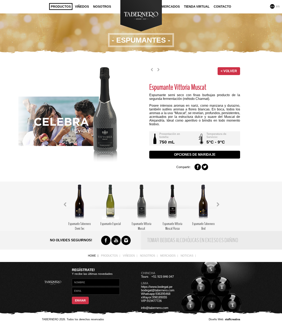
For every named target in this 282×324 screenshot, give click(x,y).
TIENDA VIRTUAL (197, 6)
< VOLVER (229, 71)
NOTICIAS (187, 255)
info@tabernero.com (154, 308)
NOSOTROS (102, 6)
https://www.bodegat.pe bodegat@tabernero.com (157, 288)
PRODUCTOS (61, 6)
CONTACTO (222, 6)
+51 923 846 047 (162, 276)
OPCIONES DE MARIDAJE (195, 154)
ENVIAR (80, 300)
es (272, 6)
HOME (92, 255)
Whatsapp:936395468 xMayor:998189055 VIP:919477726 (155, 297)
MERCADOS (170, 6)
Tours (144, 276)
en (278, 6)
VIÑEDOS (82, 6)
